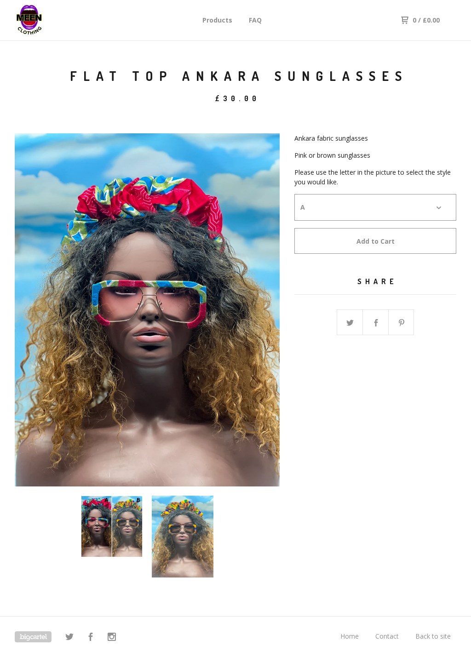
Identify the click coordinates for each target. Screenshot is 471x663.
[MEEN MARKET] (62, 20)
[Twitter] (69, 638)
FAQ (255, 20)
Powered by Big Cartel (33, 636)
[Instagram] (111, 638)
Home (349, 636)
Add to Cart (375, 241)
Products (217, 20)
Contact (387, 636)
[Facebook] (90, 638)
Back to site (433, 636)
